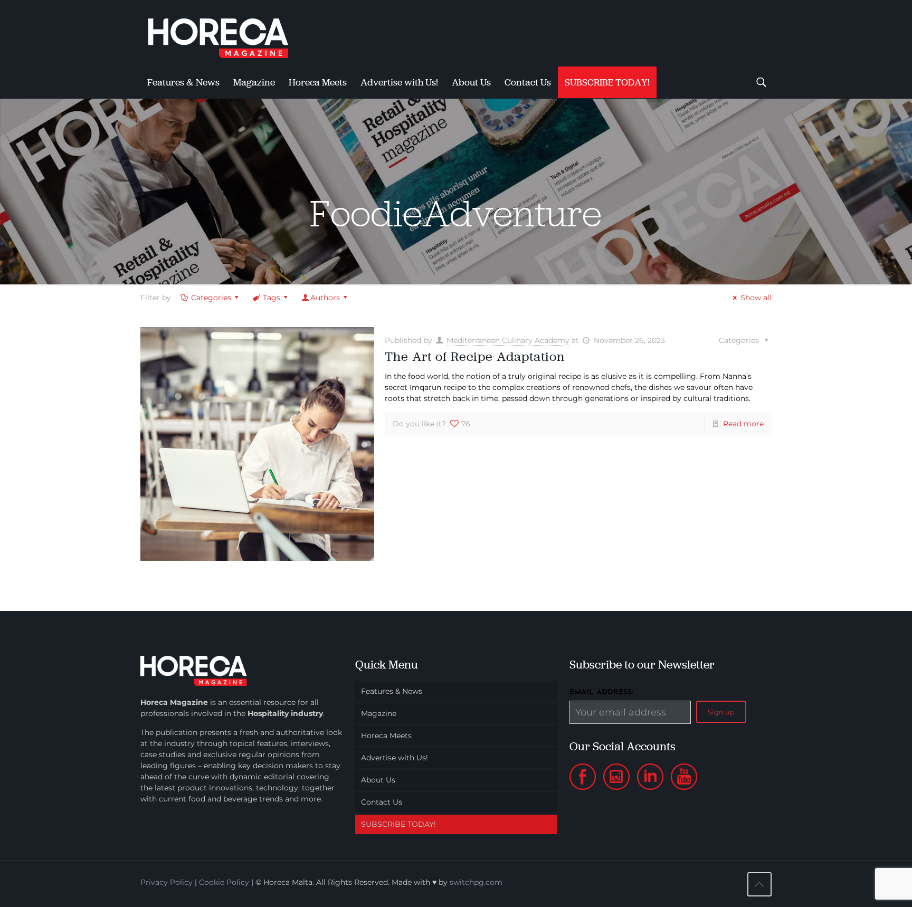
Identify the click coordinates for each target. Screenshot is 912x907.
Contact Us (381, 802)
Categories (211, 297)
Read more (743, 423)
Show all (756, 297)
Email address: (601, 692)
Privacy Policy (166, 882)
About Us (378, 780)
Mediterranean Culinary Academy (507, 340)
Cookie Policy (224, 882)
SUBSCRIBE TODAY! (398, 824)
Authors (325, 297)
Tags (271, 297)
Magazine (378, 713)
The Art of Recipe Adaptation (475, 356)
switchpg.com (476, 882)
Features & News (391, 691)
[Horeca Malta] (227, 33)
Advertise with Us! (394, 757)
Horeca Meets (386, 735)
